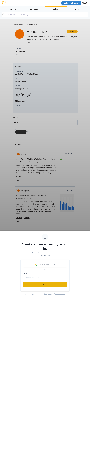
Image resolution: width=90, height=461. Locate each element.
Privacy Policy (48, 294)
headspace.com (21, 89)
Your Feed (12, 9)
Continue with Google (47, 265)
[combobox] (45, 14)
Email (25, 274)
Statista (19, 218)
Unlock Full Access (71, 3)
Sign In (85, 3)
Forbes (18, 176)
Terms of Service (60, 294)
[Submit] (4, 14)
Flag (17, 180)
